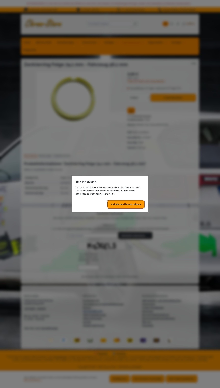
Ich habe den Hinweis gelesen (126, 204)
